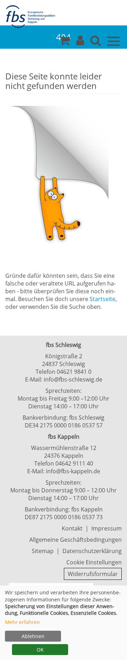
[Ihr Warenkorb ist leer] (64, 42)
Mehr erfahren (22, 622)
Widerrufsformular (93, 574)
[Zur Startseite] (31, 17)
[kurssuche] (95, 42)
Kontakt (72, 528)
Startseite (102, 299)
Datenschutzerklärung (92, 551)
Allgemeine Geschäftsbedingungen (75, 540)
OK (40, 649)
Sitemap (43, 551)
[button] (80, 42)
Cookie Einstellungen (94, 562)
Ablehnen (33, 636)
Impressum (106, 528)
